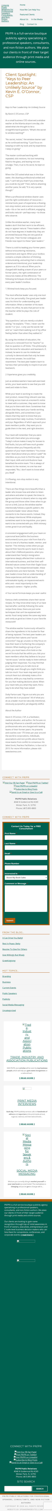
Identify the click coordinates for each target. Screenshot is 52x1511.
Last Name (11, 843)
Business (6, 982)
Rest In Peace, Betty (11, 943)
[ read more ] (27, 1078)
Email (8, 853)
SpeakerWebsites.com (31, 1509)
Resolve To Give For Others (14, 949)
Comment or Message (16, 883)
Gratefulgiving (8, 960)
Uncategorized (9, 1010)
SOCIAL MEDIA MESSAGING (27, 1172)
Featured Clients (27, 14)
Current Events (9, 987)
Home (22, 5)
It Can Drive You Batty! (12, 938)
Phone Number (12, 863)
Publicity (6, 999)
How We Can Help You (30, 10)
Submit (9, 920)
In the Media (37, 19)
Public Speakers (9, 993)
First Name (11, 833)
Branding (6, 976)
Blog (22, 24)
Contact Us (32, 24)
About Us (24, 19)
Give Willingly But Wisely (13, 955)
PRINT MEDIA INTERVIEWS (27, 1102)
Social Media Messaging (13, 1004)
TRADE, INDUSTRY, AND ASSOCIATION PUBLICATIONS (27, 1058)
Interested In (12, 873)
